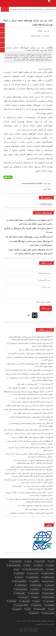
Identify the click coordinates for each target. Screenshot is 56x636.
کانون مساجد (40, 609)
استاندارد (51, 565)
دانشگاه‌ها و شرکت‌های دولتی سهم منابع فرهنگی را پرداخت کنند (27, 430)
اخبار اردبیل (40, 561)
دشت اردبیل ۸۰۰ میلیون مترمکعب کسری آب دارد (33, 398)
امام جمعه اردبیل (14, 565)
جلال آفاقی (19, 573)
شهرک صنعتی (46, 204)
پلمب (52, 609)
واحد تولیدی (37, 605)
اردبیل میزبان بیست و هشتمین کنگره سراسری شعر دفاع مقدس (27, 409)
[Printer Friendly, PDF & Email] (8, 177)
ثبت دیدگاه (46, 308)
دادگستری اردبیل (20, 581)
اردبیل (29, 561)
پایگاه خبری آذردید (21, 605)
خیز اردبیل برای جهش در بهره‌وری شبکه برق (34, 505)
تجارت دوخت (33, 573)
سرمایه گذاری (22, 585)
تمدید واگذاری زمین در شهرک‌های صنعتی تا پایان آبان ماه (28, 237)
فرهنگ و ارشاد (49, 597)
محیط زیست (49, 601)
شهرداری (35, 589)
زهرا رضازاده (36, 585)
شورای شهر (34, 593)
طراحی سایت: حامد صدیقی (45, 624)
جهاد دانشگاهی (49, 577)
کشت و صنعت (49, 613)
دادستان (19, 577)
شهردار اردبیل (49, 589)
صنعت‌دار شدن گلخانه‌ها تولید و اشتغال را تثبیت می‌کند (31, 402)
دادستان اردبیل (49, 581)
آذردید (52, 561)
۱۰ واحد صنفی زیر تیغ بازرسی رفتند (38, 509)
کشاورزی (17, 609)
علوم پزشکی (20, 593)
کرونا (28, 609)
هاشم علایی (25, 601)
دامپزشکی (50, 585)
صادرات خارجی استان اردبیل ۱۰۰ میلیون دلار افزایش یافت (29, 388)
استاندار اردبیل (16, 561)
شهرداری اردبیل (21, 589)
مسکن (37, 601)
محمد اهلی (24, 597)
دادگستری (34, 581)
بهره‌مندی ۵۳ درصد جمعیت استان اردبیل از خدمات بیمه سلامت (28, 433)
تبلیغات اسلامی (49, 573)
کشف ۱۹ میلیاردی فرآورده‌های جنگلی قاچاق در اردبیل (31, 437)
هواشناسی (50, 605)
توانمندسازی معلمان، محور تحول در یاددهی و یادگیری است (29, 353)
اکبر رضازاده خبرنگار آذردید (33, 569)
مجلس (36, 597)
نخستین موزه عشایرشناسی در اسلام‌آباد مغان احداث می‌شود (28, 374)
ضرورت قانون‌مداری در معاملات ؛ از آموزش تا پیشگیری (30, 513)
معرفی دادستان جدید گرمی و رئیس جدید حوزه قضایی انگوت (28, 405)
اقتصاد (28, 565)
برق (17, 569)
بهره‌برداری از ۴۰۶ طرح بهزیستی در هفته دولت (33, 384)
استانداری (39, 565)
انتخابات (51, 569)
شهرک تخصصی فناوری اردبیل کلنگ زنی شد (35, 349)
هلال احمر (12, 601)
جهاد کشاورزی (33, 577)
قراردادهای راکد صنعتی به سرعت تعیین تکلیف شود (32, 413)
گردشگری (34, 613)
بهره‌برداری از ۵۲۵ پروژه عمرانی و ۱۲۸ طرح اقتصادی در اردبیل (28, 370)
